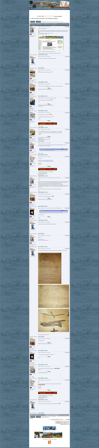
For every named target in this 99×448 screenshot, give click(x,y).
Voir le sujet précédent (60, 23)
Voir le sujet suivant (66, 23)
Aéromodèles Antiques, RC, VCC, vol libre (57, 21)
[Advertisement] (49, 12)
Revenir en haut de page (33, 54)
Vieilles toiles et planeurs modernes (44, 182)
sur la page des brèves (65, 185)
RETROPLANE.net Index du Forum (46, 21)
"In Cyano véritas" (40, 172)
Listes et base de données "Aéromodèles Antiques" (44, 18)
